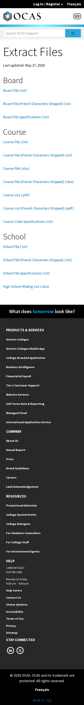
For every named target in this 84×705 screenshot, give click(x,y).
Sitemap (12, 633)
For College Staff (17, 542)
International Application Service (28, 422)
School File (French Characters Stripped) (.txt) (37, 260)
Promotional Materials (21, 505)
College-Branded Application (25, 358)
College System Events (21, 514)
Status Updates (17, 604)
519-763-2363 (14, 572)
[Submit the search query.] (73, 33)
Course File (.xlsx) (16, 168)
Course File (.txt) (15, 141)
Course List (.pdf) (16, 195)
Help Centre (14, 590)
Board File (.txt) (15, 90)
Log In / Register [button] (47, 4)
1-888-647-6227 (15, 568)
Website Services (17, 394)
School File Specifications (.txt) (26, 273)
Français (74, 4)
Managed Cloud (16, 413)
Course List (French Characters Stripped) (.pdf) (38, 208)
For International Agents (23, 551)
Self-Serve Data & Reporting (25, 404)
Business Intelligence (20, 367)
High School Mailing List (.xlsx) (26, 286)
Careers (11, 477)
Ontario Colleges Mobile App (25, 348)
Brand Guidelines (17, 468)
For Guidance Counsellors (23, 533)
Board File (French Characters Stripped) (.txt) (37, 103)
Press (10, 459)
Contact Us (13, 597)
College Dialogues (18, 524)
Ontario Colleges (17, 339)
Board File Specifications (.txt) (26, 117)
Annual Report (15, 450)
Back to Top (42, 700)
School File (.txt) (15, 246)
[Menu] (77, 16)
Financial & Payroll (18, 376)
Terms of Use (15, 618)
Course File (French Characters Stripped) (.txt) (37, 155)
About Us (12, 441)
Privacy (11, 626)
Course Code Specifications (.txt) (28, 221)
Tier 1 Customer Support (23, 385)
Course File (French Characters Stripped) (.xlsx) (38, 181)
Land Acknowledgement (22, 487)
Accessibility (14, 612)
